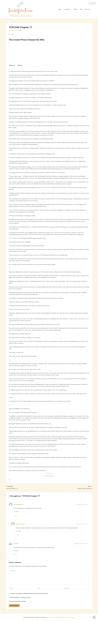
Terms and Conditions (69, 617)
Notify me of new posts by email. (18, 601)
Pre (45, 476)
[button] (70, 9)
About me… (88, 9)
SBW (81, 9)
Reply (16, 515)
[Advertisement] (49, 53)
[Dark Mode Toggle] (94, 617)
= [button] (94, 3)
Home (59, 9)
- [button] (89, 3)
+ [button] (92, 3)
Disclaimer (59, 617)
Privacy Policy (51, 617)
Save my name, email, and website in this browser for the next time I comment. (29, 593)
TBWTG (75, 9)
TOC (48, 476)
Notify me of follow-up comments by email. (20, 597)
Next (52, 476)
